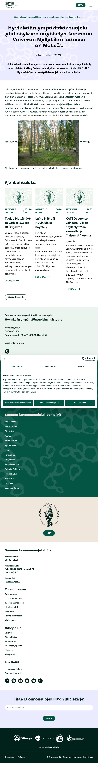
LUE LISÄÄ (10, 281)
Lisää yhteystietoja (14, 343)
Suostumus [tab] (17, 366)
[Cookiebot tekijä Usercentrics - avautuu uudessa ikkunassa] (84, 359)
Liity (80, 5)
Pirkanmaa (10, 455)
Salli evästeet (80, 402)
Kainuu (8, 436)
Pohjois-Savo (11, 474)
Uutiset (9, 212)
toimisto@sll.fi (11, 572)
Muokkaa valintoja (48, 402)
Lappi (7, 450)
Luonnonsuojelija (12, 669)
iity (49, 533)
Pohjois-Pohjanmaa (14, 469)
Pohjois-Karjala (12, 464)
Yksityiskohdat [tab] (49, 366)
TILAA (49, 718)
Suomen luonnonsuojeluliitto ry (78, 757)
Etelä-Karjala (11, 426)
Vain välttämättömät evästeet (18, 402)
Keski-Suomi (11, 440)
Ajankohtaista (28, 17)
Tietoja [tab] (81, 366)
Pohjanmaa (10, 459)
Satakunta (9, 478)
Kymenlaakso (11, 445)
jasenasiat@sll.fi (12, 581)
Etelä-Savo (10, 431)
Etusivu (17, 17)
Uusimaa (9, 483)
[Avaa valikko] (91, 5)
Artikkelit (10, 209)
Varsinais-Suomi (12, 488)
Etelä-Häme (10, 421)
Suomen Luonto (12, 673)
